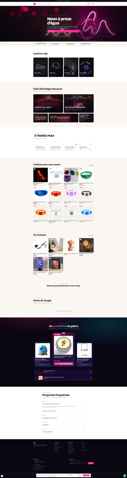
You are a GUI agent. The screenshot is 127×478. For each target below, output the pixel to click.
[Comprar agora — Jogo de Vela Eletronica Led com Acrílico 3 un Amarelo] (90, 378)
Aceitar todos (86, 475)
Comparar (83, 447)
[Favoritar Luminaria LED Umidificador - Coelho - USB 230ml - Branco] (50, 239)
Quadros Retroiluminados (58, 447)
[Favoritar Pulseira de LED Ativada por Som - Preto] (80, 188)
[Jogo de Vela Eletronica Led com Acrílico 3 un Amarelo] (41, 378)
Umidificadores (56, 448)
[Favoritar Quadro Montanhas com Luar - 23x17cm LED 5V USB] (50, 258)
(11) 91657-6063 (37, 464)
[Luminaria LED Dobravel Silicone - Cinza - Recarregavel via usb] (84, 350)
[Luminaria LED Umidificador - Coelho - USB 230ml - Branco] (63, 345)
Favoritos (83, 445)
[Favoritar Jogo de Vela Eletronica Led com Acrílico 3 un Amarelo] (80, 239)
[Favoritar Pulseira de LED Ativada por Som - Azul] (80, 206)
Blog (48, 3)
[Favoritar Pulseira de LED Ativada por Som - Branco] (65, 206)
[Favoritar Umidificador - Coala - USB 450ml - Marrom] (65, 239)
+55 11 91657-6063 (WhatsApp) (39, 466)
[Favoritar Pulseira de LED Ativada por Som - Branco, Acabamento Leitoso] (50, 206)
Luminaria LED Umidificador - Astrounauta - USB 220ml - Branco (42, 360)
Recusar (79, 475)
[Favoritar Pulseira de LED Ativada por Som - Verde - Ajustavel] (80, 169)
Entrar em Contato (70, 445)
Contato (44, 3)
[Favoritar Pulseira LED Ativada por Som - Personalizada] (34, 169)
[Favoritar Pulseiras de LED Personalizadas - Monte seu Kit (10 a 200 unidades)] (65, 169)
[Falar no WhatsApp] (124, 475)
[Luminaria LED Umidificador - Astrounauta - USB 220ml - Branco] (42, 350)
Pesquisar (83, 444)
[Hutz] (34, 4)
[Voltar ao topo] (2, 476)
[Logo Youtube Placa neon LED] (41, 371)
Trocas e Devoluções (71, 448)
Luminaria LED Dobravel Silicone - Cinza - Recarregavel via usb (83, 360)
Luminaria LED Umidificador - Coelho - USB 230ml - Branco (63, 357)
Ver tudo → (91, 165)
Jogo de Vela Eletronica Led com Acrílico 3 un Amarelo (53, 377)
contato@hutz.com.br (38, 467)
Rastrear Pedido (70, 447)
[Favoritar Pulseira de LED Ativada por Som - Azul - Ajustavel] (34, 188)
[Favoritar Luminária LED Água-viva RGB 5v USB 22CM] (34, 258)
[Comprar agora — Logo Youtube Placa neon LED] (90, 371)
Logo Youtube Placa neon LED (49, 370)
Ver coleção (52, 31)
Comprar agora (63, 363)
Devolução (92, 476)
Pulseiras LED (56, 444)
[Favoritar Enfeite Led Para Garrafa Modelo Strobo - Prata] (34, 239)
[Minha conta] (90, 4)
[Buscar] (86, 4)
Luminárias (55, 445)
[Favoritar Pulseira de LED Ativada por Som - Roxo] (65, 188)
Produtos (39, 3)
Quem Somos (70, 444)
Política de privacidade (51, 475)
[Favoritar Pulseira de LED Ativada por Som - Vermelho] (50, 188)
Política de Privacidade (71, 451)
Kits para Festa (56, 451)
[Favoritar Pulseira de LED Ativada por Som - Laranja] (34, 206)
